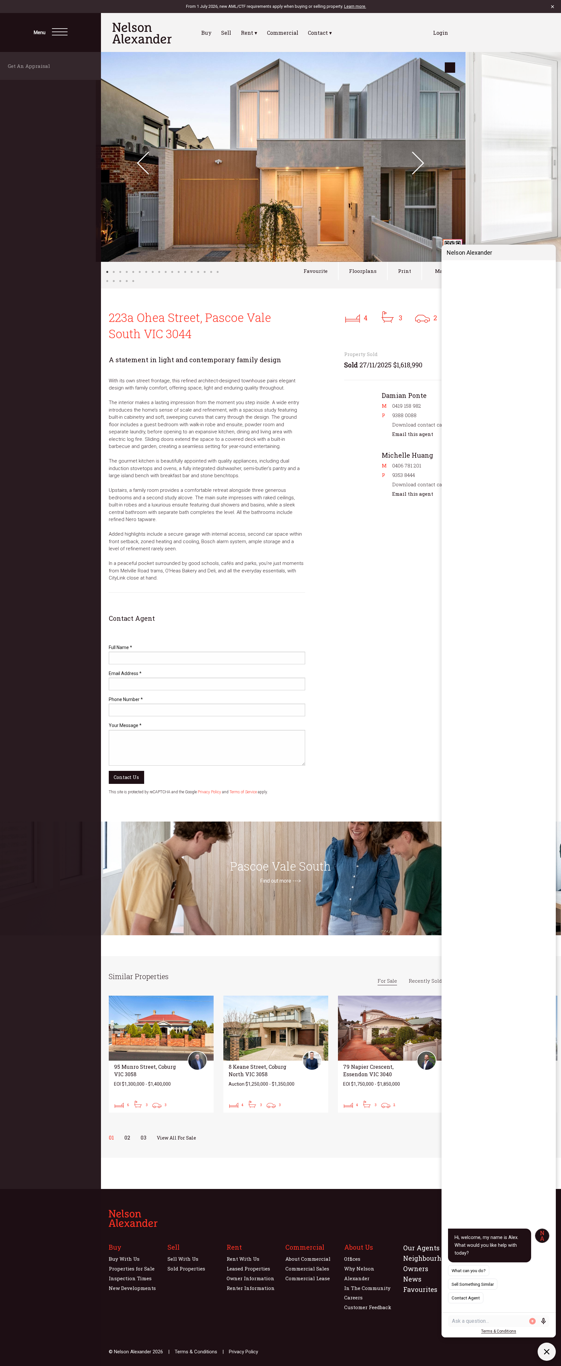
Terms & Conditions (196, 1352)
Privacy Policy (209, 792)
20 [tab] (113, 281)
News (412, 1279)
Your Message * (125, 725)
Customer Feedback (367, 1307)
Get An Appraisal (31, 66)
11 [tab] (172, 272)
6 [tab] (139, 272)
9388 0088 (404, 415)
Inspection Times (130, 1278)
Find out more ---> (280, 881)
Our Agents (421, 1248)
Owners (415, 1268)
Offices (352, 1259)
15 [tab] (198, 272)
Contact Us (126, 777)
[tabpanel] (280, 157)
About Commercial (307, 1259)
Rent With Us (243, 1259)
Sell (226, 32)
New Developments (132, 1288)
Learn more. (355, 6)
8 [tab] (152, 272)
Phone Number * (126, 699)
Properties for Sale (132, 1268)
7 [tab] (146, 272)
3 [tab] (120, 272)
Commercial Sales (307, 1268)
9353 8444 (403, 475)
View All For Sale (176, 1138)
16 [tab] (204, 272)
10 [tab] (165, 272)
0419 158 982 (406, 405)
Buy (206, 32)
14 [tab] (191, 272)
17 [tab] (211, 272)
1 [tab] (107, 272)
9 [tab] (159, 272)
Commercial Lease (307, 1278)
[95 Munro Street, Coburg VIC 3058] (161, 1054)
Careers (353, 1297)
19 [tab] (107, 281)
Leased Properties (248, 1268)
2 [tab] (113, 272)
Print (404, 271)
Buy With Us (124, 1259)
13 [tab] (185, 272)
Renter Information (251, 1288)
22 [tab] (126, 281)
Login (440, 32)
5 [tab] (133, 272)
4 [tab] (126, 272)
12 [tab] (178, 272)
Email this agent (412, 434)
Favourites (420, 1289)
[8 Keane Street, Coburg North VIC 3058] (275, 1054)
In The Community (367, 1288)
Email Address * (125, 673)
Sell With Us (183, 1259)
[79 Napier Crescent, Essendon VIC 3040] (390, 1054)
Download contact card (419, 424)
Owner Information (250, 1278)
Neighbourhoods (429, 1258)
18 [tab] (217, 272)
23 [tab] (133, 281)
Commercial (282, 32)
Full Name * (120, 647)
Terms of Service (243, 792)
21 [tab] (120, 281)
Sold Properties (186, 1268)
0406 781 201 (406, 465)
